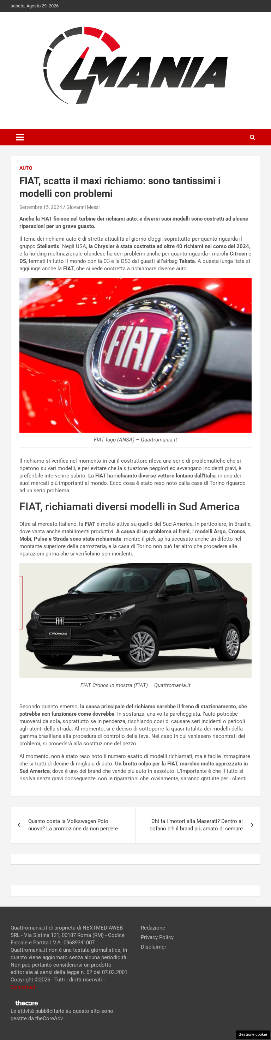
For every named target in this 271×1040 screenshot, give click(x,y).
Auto (25, 168)
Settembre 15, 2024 (40, 207)
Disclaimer (153, 947)
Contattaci (23, 987)
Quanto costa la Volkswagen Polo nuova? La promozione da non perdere (73, 825)
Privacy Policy (157, 937)
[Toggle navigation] (20, 137)
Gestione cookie (253, 1034)
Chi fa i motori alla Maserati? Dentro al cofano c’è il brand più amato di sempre (196, 825)
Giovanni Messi (83, 207)
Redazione (153, 928)
